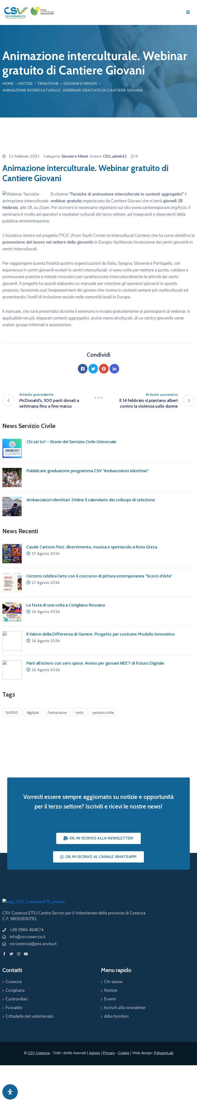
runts (79, 712)
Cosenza (14, 982)
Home (7, 83)
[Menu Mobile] (188, 12)
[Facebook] (82, 368)
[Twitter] (93, 368)
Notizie (25, 83)
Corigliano (15, 990)
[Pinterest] (104, 368)
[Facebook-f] (4, 954)
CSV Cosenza (39, 1053)
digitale (33, 712)
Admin (94, 1053)
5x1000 (12, 712)
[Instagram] (18, 954)
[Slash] (98, 398)
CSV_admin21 (115, 156)
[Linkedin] (114, 368)
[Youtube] (26, 954)
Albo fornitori (116, 1016)
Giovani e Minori (80, 83)
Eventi (110, 999)
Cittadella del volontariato (29, 1016)
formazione (57, 712)
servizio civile (103, 712)
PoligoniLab (163, 1053)
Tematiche (48, 83)
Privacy (109, 1053)
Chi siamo (113, 982)
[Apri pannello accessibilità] (10, 1092)
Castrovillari (17, 999)
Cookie (123, 1053)
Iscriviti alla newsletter (125, 1007)
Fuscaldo (14, 1007)
